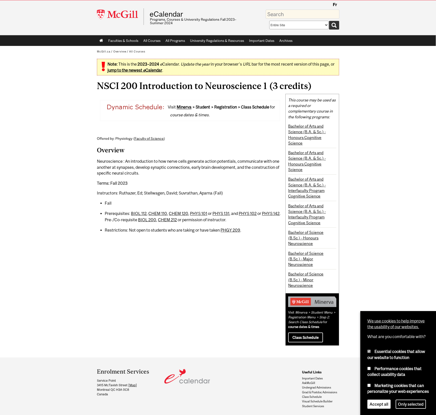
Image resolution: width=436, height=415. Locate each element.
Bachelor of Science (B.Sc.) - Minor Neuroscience (305, 280)
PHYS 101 (198, 213)
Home (101, 40)
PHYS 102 (248, 213)
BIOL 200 (147, 219)
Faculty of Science (149, 138)
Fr (335, 4)
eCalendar (166, 14)
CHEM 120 (178, 213)
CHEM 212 (167, 219)
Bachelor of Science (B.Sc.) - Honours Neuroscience (305, 238)
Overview (119, 51)
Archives (285, 41)
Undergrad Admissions (316, 387)
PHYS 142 (271, 213)
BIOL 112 (139, 213)
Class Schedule (305, 337)
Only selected (411, 403)
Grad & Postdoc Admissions (319, 392)
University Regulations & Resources (217, 41)
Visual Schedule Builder (317, 401)
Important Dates (261, 41)
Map (132, 385)
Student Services (313, 406)
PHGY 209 (230, 230)
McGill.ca (103, 51)
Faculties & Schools (122, 42)
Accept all (379, 403)
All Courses (151, 41)
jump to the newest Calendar (134, 70)
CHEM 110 (157, 213)
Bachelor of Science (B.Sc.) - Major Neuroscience (305, 259)
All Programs (175, 41)
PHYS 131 (220, 213)
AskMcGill (308, 382)
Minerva (184, 107)
